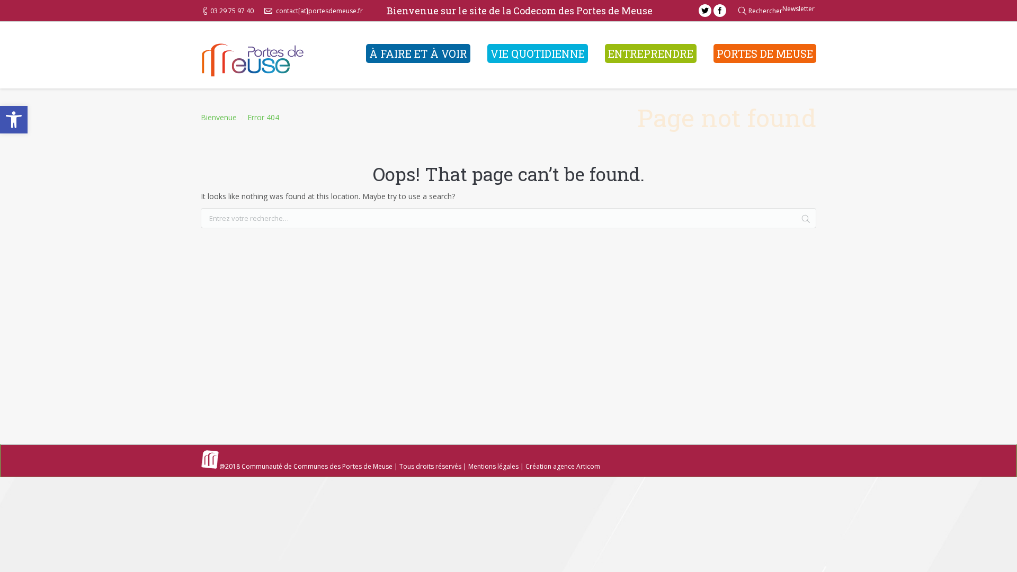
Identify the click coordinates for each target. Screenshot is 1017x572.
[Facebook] (719, 10)
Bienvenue (219, 117)
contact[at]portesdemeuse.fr (319, 10)
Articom (588, 466)
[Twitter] (705, 10)
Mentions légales (493, 466)
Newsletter (798, 8)
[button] (14, 119)
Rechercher (765, 10)
